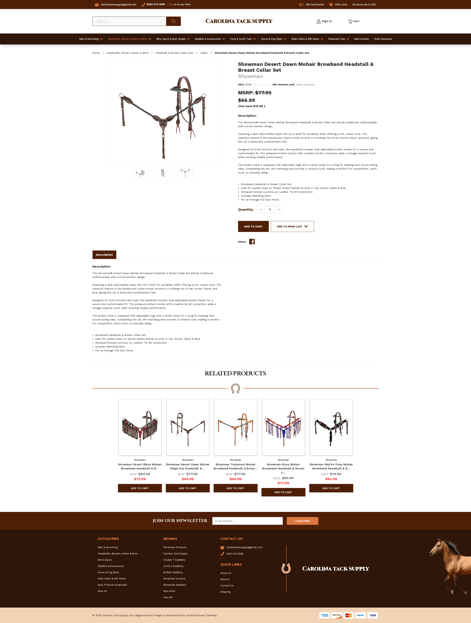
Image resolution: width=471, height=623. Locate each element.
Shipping (225, 591)
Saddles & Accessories (208, 39)
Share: (242, 241)
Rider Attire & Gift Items (305, 39)
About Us (225, 573)
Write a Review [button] (305, 84)
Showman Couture (174, 578)
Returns (225, 579)
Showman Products (175, 547)
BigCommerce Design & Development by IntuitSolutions (170, 615)
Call (171, 4)
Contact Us (226, 585)
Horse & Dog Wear (271, 39)
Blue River (169, 591)
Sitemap (212, 615)
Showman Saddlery (174, 584)
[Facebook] (252, 242)
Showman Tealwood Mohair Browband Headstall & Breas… (235, 466)
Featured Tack (336, 39)
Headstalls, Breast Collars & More (127, 39)
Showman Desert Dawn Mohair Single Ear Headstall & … (188, 466)
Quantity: (246, 209)
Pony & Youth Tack (241, 39)
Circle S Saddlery (173, 566)
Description (104, 254)
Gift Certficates (315, 4)
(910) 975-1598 (155, 4)
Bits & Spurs (105, 559)
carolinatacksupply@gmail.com (118, 4)
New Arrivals (361, 39)
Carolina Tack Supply (175, 553)
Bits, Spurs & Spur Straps (171, 39)
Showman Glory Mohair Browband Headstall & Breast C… (283, 468)
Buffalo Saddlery (173, 572)
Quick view (140, 427)
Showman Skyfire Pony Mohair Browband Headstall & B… (331, 466)
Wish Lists (341, 4)
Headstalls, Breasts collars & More (118, 553)
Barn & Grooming (89, 39)
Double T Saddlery (174, 559)
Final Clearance (383, 39)
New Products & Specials (112, 584)
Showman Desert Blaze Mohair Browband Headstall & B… (140, 466)
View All (102, 591)
